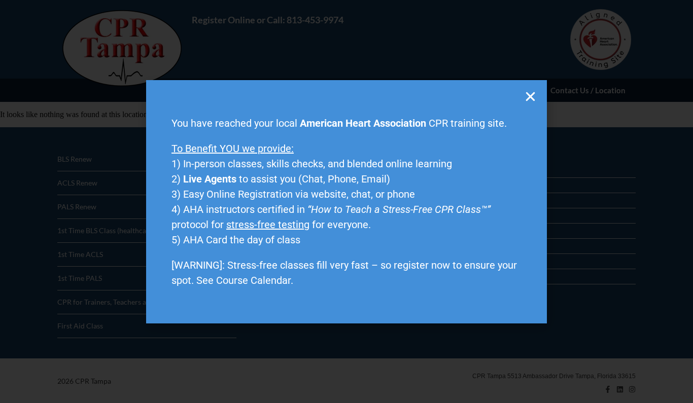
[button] (530, 96)
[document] (346, 201)
